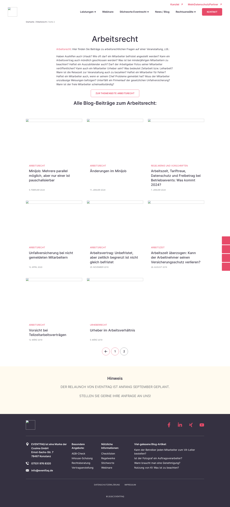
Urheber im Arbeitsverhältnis (112, 330)
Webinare (107, 11)
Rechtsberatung (81, 462)
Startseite (30, 22)
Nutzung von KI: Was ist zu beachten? (156, 467)
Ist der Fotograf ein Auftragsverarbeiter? (158, 458)
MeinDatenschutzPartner (203, 4)
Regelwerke (108, 458)
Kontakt (212, 11)
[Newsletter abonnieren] (226, 249)
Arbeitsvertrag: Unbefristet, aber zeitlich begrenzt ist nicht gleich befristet (114, 257)
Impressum (130, 485)
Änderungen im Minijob (108, 171)
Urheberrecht (98, 324)
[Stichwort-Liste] (226, 240)
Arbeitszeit (158, 247)
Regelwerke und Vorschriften (169, 165)
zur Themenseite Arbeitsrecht (115, 93)
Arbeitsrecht (41, 22)
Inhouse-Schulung (82, 458)
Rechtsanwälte (184, 11)
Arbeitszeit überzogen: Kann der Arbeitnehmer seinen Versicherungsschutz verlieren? (175, 257)
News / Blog (162, 11)
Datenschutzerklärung (107, 485)
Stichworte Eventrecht (133, 11)
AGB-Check (78, 453)
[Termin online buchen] (226, 258)
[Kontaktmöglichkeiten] (226, 267)
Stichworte (107, 462)
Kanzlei (174, 4)
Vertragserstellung (82, 467)
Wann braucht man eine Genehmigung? (157, 462)
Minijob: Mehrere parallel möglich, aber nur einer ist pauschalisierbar (49, 175)
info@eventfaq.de (42, 470)
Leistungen (87, 11)
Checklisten (108, 453)
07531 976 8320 (41, 463)
